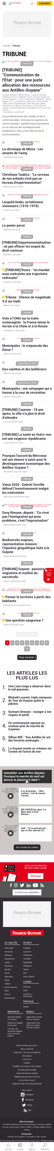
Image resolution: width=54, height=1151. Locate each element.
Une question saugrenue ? (24, 620)
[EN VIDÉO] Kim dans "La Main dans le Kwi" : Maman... (33, 812)
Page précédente (28, 634)
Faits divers (9, 948)
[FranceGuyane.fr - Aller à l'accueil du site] (15, 3)
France (7, 994)
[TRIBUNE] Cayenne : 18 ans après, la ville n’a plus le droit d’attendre (23, 414)
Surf (25, 973)
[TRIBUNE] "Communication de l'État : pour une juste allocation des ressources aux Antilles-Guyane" (26, 80)
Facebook (29, 1100)
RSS (29, 1110)
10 (27, 648)
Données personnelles (27, 1070)
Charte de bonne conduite (27, 1073)
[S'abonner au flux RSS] (42, 885)
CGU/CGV (27, 1059)
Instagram (29, 1095)
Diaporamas (9, 959)
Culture (7, 984)
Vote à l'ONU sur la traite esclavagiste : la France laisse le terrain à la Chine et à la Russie (26, 322)
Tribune (16, 46)
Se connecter (32, 3)
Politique (8, 955)
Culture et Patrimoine (27, 995)
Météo (26, 1007)
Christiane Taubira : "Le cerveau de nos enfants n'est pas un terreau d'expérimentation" (25, 178)
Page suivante (26, 657)
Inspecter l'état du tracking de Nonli (27, 1084)
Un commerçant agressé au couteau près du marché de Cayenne (26, 726)
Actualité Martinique (28, 1124)
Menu (4, 3)
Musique (26, 987)
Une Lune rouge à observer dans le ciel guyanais (29, 688)
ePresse (10, 1137)
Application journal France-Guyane (34, 1018)
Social (7, 973)
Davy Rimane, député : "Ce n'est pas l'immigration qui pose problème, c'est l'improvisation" (25, 517)
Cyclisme (27, 952)
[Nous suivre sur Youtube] (35, 885)
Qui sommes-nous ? (27, 1080)
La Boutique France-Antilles (20, 1127)
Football (26, 948)
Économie (8, 966)
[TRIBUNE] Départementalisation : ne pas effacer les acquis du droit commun (26, 246)
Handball (27, 959)
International (9, 998)
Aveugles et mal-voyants (36, 1137)
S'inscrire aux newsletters (27, 892)
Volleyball (27, 966)
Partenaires (27, 1056)
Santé (6, 980)
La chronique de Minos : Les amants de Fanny (22, 151)
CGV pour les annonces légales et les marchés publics (15, 1032)
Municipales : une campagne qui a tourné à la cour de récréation (27, 390)
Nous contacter (27, 1049)
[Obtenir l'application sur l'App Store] (9, 866)
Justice (7, 962)
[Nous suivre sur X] (22, 885)
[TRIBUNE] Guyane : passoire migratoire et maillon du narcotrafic (23, 573)
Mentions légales (47, 1141)
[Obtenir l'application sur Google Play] (9, 870)
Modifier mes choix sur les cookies (27, 1066)
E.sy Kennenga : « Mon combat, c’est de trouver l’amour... (33, 793)
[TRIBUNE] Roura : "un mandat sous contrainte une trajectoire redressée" (26, 274)
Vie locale (8, 952)
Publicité (17, 1052)
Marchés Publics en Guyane (14, 1018)
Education (8, 977)
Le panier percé (13, 225)
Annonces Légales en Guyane (15, 1024)
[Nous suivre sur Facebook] (11, 885)
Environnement (10, 987)
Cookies (27, 1063)
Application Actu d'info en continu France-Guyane (33, 1025)
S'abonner (44, 3)
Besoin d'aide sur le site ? (27, 1045)
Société (7, 969)
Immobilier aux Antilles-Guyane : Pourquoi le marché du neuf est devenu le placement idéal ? (25, 776)
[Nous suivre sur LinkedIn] (29, 885)
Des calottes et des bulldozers (24, 369)
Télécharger (35, 876)
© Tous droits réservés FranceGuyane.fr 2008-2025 (19, 1141)
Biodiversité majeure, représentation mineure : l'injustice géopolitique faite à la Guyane (25, 546)
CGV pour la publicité (31, 1052)
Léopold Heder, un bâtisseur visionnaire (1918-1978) (22, 204)
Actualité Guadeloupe (11, 1124)
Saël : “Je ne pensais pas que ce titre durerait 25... (33, 829)
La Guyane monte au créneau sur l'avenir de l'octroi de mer (30, 750)
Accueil (6, 46)
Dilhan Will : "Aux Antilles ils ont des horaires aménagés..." (29, 739)
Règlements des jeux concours (27, 1077)
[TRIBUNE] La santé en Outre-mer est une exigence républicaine (27, 436)
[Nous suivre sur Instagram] (16, 885)
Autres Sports (28, 977)
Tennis (26, 969)
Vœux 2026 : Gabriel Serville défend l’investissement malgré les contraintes (25, 488)
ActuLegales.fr (20, 1137)
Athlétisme (27, 955)
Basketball (27, 962)
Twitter (29, 1105)
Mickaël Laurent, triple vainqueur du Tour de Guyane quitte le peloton (30, 700)
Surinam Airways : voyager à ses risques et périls (29, 713)
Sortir (6, 991)
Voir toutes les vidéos (27, 847)
